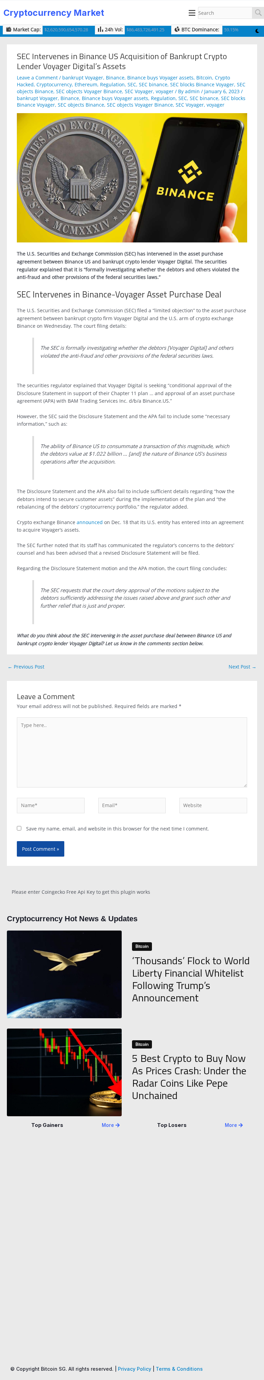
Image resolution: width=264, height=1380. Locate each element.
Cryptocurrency (54, 84)
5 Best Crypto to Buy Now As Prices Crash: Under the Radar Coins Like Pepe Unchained (189, 1076)
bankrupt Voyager (82, 77)
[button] (192, 12)
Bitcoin (204, 77)
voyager (165, 91)
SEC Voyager (139, 91)
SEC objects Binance (81, 104)
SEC (132, 84)
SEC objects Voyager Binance (89, 91)
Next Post (242, 666)
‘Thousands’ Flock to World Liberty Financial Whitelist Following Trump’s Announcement (191, 979)
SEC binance (153, 84)
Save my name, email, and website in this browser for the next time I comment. (117, 828)
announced (90, 522)
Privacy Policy (134, 1369)
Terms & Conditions (179, 1369)
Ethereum (86, 84)
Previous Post (26, 666)
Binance (115, 77)
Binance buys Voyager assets (160, 77)
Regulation (112, 84)
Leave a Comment (37, 77)
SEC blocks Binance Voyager (202, 84)
